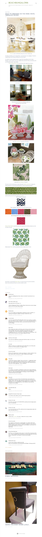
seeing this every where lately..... (17, 525)
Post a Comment (8, 447)
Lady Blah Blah (11, 387)
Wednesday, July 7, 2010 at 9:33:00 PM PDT (15, 390)
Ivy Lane (10, 318)
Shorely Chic (11, 400)
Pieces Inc (11, 53)
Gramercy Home (12, 337)
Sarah (10, 368)
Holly (9, 358)
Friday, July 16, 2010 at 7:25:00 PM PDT (15, 437)
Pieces (11, 246)
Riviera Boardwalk (12, 431)
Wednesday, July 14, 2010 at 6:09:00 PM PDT (16, 428)
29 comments (10, 526)
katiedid (10, 310)
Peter (21, 182)
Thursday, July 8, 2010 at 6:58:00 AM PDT (15, 404)
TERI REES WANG (12, 301)
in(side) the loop (15, 63)
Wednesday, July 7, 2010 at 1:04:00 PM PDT (15, 307)
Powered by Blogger (22, 533)
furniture (11, 288)
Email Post (9, 287)
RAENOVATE (11, 440)
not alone (15, 416)
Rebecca (10, 414)
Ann (9, 344)
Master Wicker (17, 281)
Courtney (10, 63)
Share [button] (6, 287)
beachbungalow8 (18, 3)
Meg (9, 377)
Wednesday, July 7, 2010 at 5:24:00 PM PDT (15, 384)
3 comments (10, 478)
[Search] (36, 3)
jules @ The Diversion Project (14, 393)
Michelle (10, 294)
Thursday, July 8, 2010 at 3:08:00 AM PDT (15, 397)
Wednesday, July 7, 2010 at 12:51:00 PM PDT (15, 298)
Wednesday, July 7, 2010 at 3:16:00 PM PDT (15, 348)
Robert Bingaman (11, 476)
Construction (27, 184)
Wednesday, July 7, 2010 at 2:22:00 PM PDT (15, 334)
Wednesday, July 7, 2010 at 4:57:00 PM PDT (15, 374)
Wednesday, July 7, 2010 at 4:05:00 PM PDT (15, 355)
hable (14, 288)
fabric (8, 288)
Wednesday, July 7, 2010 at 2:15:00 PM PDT (15, 315)
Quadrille (22, 195)
